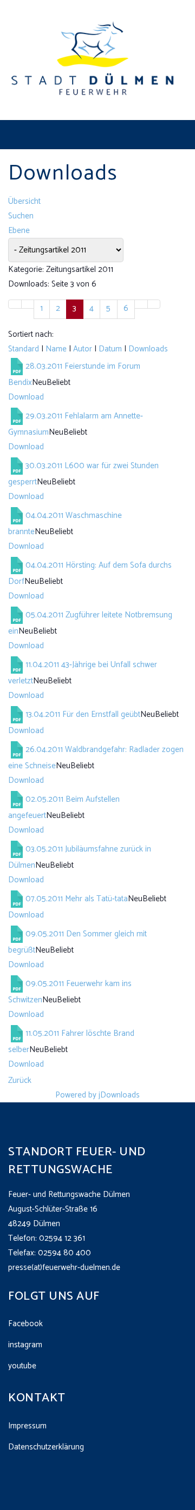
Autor (82, 349)
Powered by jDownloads (97, 1095)
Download (26, 397)
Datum (110, 349)
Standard (23, 349)
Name (56, 349)
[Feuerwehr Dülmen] (93, 59)
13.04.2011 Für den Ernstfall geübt (82, 714)
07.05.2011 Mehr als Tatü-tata (76, 898)
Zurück (19, 1080)
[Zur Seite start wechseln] (15, 304)
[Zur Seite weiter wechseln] (141, 304)
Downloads (148, 349)
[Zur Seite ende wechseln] (154, 304)
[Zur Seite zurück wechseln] (28, 304)
